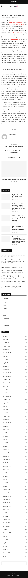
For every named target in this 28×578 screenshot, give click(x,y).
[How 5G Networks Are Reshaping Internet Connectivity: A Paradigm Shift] (5, 229)
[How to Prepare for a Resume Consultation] (14, 169)
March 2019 (6, 549)
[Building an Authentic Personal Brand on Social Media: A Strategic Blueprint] (5, 218)
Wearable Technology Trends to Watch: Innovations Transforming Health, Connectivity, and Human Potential (19, 239)
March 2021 (5, 486)
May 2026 (5, 336)
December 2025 (7, 353)
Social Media (6, 318)
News (4, 315)
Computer (5, 298)
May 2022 (5, 439)
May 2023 (5, 409)
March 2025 (6, 366)
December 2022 (7, 422)
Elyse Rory (8, 17)
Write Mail (14, 1)
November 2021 (6, 459)
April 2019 (5, 546)
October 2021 (6, 463)
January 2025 (6, 369)
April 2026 (5, 339)
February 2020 (6, 519)
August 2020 (6, 509)
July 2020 (5, 512)
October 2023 (6, 399)
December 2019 (6, 522)
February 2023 (6, 416)
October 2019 (6, 529)
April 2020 (5, 516)
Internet (5, 312)
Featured (5, 305)
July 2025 (5, 356)
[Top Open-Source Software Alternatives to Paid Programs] (5, 197)
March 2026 (6, 343)
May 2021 (5, 479)
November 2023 (7, 396)
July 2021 (5, 473)
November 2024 (7, 376)
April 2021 (5, 483)
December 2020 (7, 496)
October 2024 (6, 379)
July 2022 (5, 433)
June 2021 (5, 476)
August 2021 (6, 469)
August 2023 (6, 403)
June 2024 (5, 389)
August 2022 (6, 429)
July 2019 (5, 536)
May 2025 (5, 363)
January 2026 (6, 349)
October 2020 (6, 502)
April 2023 (5, 413)
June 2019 (5, 539)
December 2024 (7, 373)
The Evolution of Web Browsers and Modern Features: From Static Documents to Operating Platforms (18, 207)
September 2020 (7, 506)
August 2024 (6, 386)
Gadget (5, 308)
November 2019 (7, 526)
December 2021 (6, 456)
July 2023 (5, 406)
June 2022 (5, 436)
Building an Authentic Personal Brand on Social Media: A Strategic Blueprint (18, 218)
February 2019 (6, 553)
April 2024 (5, 393)
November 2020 (7, 499)
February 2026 (6, 346)
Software (5, 322)
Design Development (8, 302)
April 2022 (5, 443)
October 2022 (6, 426)
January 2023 (6, 419)
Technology (6, 325)
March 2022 (6, 446)
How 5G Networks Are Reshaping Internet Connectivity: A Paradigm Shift (18, 228)
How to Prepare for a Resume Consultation (14, 179)
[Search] (26, 6)
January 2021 (6, 493)
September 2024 (7, 383)
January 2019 (6, 556)
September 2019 (7, 532)
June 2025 (5, 359)
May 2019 (5, 542)
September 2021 (7, 466)
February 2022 (6, 449)
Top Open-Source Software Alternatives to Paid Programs (19, 196)
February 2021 (6, 489)
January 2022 (6, 453)
